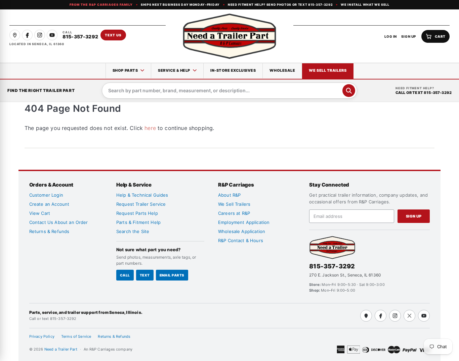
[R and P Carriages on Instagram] (39, 35)
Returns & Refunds (49, 231)
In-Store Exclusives (233, 70)
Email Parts (172, 275)
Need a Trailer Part (61, 349)
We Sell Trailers (327, 70)
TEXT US (113, 35)
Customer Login (46, 195)
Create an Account (49, 204)
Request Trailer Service (141, 204)
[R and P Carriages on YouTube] (52, 35)
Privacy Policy (41, 336)
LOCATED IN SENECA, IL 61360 (36, 43)
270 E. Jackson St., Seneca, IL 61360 (345, 274)
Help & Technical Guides (142, 195)
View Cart (39, 213)
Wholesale (282, 70)
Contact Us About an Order (58, 222)
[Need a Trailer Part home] (229, 36)
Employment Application (244, 222)
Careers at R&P (234, 213)
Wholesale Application (241, 231)
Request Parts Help (137, 213)
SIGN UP (408, 36)
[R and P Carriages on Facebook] (27, 35)
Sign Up (414, 216)
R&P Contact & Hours (240, 240)
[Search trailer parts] (348, 90)
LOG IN (390, 36)
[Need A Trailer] (332, 247)
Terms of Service (76, 336)
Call (125, 275)
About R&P (229, 195)
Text (145, 275)
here (150, 128)
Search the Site (132, 231)
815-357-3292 (332, 266)
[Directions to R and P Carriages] (366, 316)
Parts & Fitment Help (138, 222)
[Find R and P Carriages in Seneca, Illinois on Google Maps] (14, 35)
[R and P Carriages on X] (409, 316)
